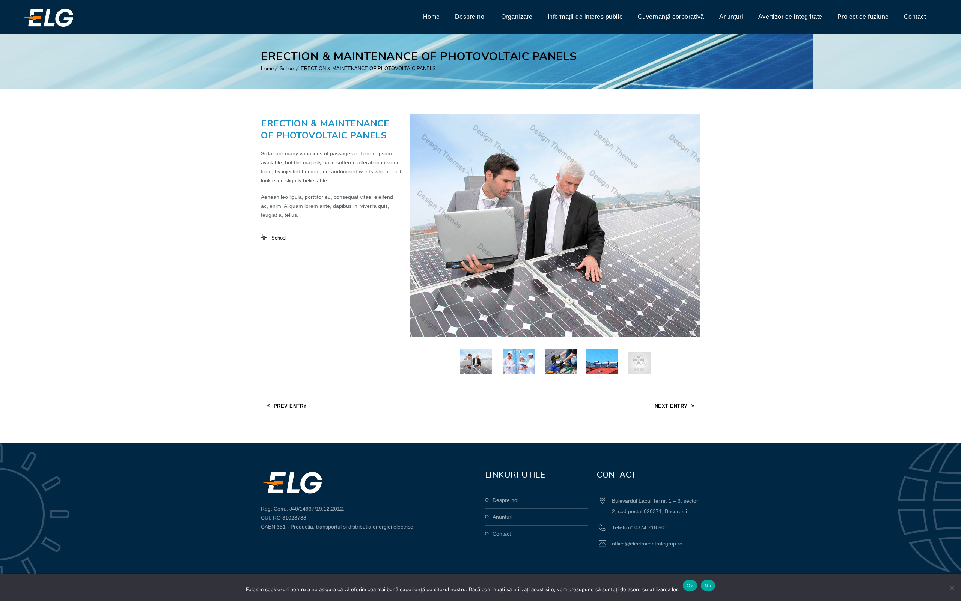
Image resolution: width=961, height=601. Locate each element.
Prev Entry (290, 406)
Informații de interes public (585, 17)
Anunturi (502, 517)
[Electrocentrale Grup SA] (65, 17)
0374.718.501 (650, 527)
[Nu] (951, 588)
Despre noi (470, 17)
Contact (915, 17)
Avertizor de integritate (790, 17)
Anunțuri (731, 17)
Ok (690, 586)
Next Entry (671, 406)
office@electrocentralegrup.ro (647, 544)
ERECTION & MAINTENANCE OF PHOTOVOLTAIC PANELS (368, 68)
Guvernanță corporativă (671, 17)
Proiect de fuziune (863, 17)
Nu (708, 586)
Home (431, 17)
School (287, 68)
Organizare (517, 17)
